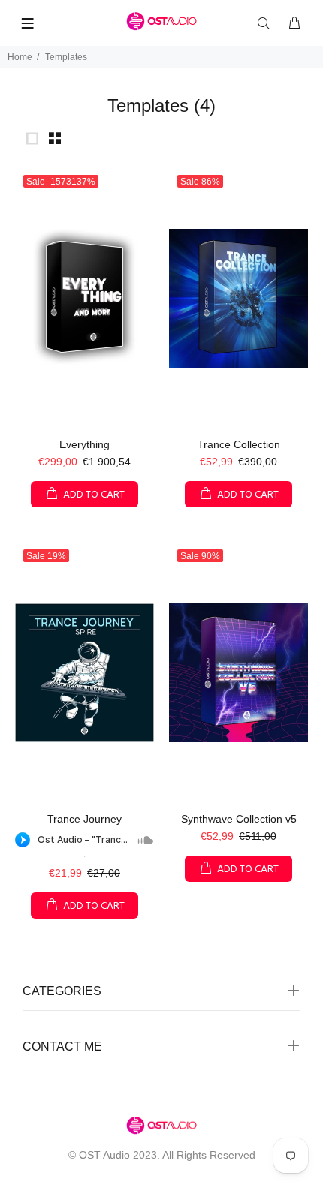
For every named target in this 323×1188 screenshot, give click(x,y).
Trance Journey (84, 819)
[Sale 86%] (238, 298)
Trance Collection (239, 444)
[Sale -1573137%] (84, 298)
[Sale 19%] (84, 672)
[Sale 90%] (238, 672)
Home (20, 57)
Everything (84, 444)
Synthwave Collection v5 (239, 819)
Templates (66, 57)
